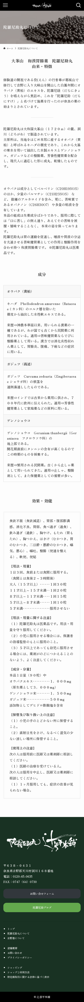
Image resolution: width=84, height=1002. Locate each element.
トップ (11, 928)
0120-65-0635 (22, 876)
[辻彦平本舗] (42, 5)
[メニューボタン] (5, 5)
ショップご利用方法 (18, 972)
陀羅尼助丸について (18, 933)
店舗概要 (12, 948)
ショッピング (14, 967)
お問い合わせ (14, 953)
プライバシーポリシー (19, 957)
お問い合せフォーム (42, 893)
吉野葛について (16, 938)
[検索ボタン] (78, 5)
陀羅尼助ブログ (42, 907)
